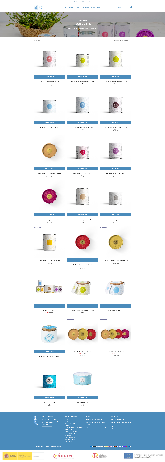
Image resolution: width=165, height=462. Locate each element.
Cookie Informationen (70, 437)
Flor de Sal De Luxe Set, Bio (49, 310)
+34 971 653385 (46, 424)
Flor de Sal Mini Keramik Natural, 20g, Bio (49, 356)
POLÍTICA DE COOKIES (70, 439)
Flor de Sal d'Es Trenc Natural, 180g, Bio (82, 127)
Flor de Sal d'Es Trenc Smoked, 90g (115, 219)
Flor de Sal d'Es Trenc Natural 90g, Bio (49, 127)
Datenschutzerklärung (71, 429)
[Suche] (125, 7)
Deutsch (119, 7)
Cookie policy (68, 441)
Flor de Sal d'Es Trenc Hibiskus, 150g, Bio (49, 81)
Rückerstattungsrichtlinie (71, 431)
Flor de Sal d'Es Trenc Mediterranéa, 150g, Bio (115, 81)
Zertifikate (67, 419)
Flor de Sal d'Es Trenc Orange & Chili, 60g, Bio (49, 173)
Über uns (71, 7)
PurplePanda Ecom (56, 446)
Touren (77, 7)
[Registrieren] (105, 427)
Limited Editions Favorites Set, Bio (115, 352)
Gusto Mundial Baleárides (71, 423)
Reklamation (68, 435)
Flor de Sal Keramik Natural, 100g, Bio (115, 310)
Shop (65, 7)
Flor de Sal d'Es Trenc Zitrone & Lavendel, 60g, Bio (115, 260)
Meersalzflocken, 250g (82, 402)
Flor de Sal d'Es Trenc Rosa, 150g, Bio (115, 173)
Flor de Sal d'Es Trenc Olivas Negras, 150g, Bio (115, 127)
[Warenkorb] (130, 7)
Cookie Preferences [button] (70, 433)
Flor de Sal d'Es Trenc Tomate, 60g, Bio (82, 264)
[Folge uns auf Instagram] (116, 428)
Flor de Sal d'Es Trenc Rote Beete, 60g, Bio (49, 219)
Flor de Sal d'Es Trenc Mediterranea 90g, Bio (82, 81)
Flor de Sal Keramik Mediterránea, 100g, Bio (82, 310)
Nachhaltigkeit (85, 7)
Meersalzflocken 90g (49, 402)
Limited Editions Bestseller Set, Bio (82, 352)
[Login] (128, 7)
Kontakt (99, 7)
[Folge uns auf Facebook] (112, 428)
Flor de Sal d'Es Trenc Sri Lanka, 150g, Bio (49, 260)
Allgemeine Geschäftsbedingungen (74, 427)
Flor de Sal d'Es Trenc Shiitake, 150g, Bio (82, 219)
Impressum (68, 425)
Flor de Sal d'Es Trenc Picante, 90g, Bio (82, 173)
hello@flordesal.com (47, 426)
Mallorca (93, 7)
